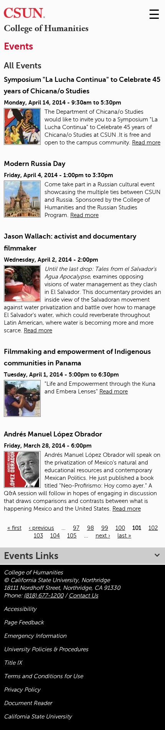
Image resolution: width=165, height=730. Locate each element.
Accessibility (20, 609)
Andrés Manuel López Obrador (53, 434)
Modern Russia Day (34, 164)
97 (76, 528)
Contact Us (83, 595)
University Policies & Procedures (46, 649)
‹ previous (41, 528)
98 (90, 528)
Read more (146, 142)
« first (14, 528)
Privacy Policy (22, 690)
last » (124, 536)
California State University (38, 716)
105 (71, 536)
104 (55, 536)
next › (103, 536)
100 (120, 528)
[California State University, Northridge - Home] (24, 15)
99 (104, 528)
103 (38, 536)
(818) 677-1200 (43, 595)
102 (153, 528)
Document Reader (28, 703)
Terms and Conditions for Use (43, 676)
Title (13, 663)
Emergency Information (35, 636)
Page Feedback (24, 622)
